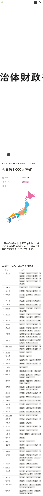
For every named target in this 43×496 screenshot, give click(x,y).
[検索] (40, 2)
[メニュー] (35, 2)
